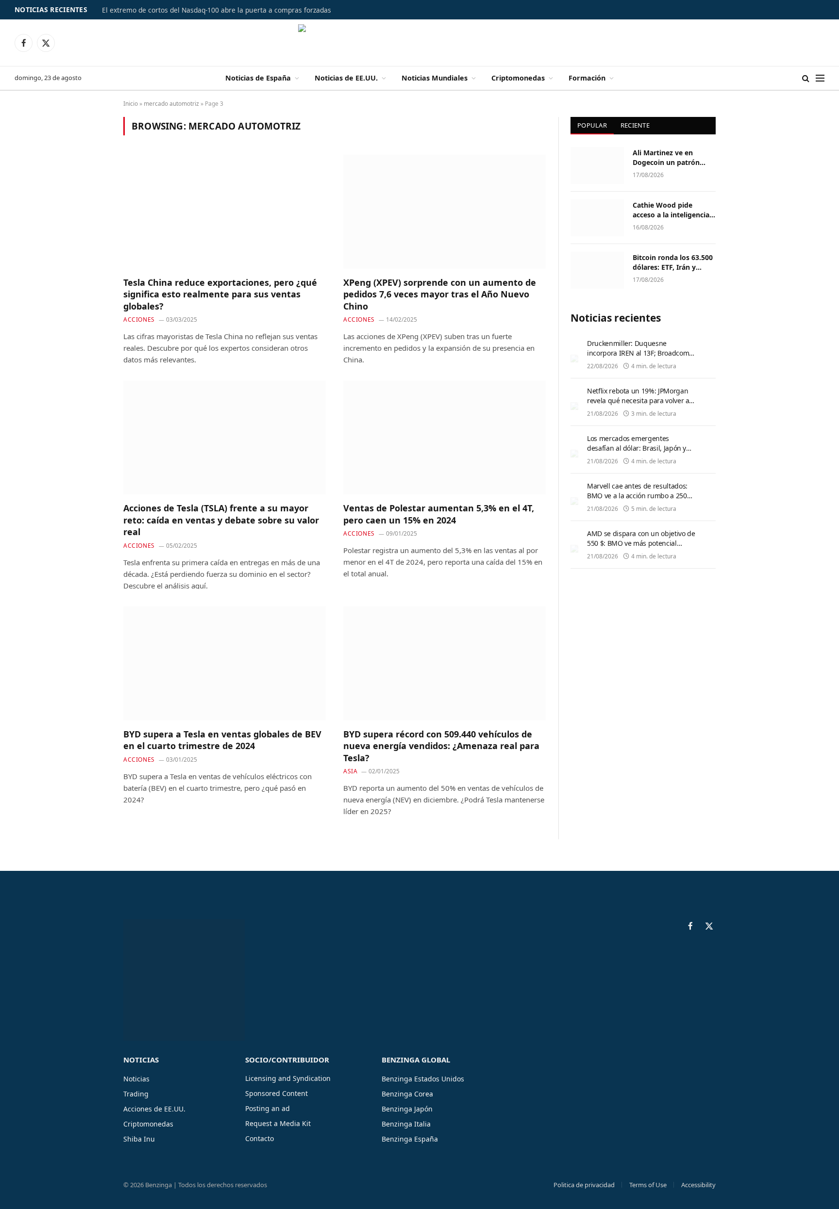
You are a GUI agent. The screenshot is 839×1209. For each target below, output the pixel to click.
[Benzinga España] (419, 42)
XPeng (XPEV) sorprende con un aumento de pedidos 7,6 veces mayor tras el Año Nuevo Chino (439, 294)
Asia (350, 771)
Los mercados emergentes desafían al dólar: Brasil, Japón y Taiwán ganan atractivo (636, 448)
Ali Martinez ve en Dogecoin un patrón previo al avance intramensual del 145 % (672, 157)
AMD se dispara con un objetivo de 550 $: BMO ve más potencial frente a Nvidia (641, 543)
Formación (587, 77)
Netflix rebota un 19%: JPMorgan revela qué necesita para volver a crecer (638, 400)
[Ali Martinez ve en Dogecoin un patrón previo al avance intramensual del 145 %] (597, 165)
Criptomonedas (518, 77)
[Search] (805, 78)
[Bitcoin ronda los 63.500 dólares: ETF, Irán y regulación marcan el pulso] (597, 270)
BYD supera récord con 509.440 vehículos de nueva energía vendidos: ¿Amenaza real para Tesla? (441, 746)
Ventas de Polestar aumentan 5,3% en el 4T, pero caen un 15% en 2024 (438, 513)
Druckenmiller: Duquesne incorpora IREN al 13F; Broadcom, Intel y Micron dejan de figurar (639, 353)
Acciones (139, 319)
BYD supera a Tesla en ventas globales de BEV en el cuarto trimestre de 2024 (222, 740)
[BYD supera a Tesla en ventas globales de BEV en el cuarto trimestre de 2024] (224, 663)
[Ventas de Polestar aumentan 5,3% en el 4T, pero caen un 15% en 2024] (444, 437)
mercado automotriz (171, 103)
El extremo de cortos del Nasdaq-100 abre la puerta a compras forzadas (216, 10)
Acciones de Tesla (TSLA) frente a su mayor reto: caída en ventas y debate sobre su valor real (221, 520)
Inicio (130, 103)
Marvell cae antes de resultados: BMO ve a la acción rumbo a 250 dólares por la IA (637, 495)
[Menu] (820, 78)
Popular (592, 125)
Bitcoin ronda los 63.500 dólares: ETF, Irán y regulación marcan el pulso (673, 262)
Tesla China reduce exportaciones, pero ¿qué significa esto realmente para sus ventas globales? (220, 294)
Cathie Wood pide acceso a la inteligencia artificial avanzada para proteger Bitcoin (672, 210)
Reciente (635, 125)
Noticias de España (258, 77)
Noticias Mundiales (435, 77)
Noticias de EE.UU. (346, 77)
